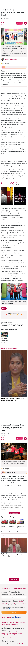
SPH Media (21, 644)
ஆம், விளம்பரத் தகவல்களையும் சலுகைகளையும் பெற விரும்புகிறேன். (14, 608)
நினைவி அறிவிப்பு (11, 635)
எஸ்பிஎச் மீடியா (5, 325)
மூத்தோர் (20, 325)
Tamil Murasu (12, 624)
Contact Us (11, 638)
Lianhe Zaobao (23, 622)
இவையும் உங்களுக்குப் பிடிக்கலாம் (10, 183)
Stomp (16, 624)
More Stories (14, 579)
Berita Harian (5, 624)
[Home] (16, 617)
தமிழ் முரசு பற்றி (5, 632)
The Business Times (14, 622)
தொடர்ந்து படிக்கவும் (14, 513)
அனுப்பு (14, 612)
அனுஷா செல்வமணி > (11, 59)
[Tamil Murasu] (6, 617)
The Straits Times (5, 622)
